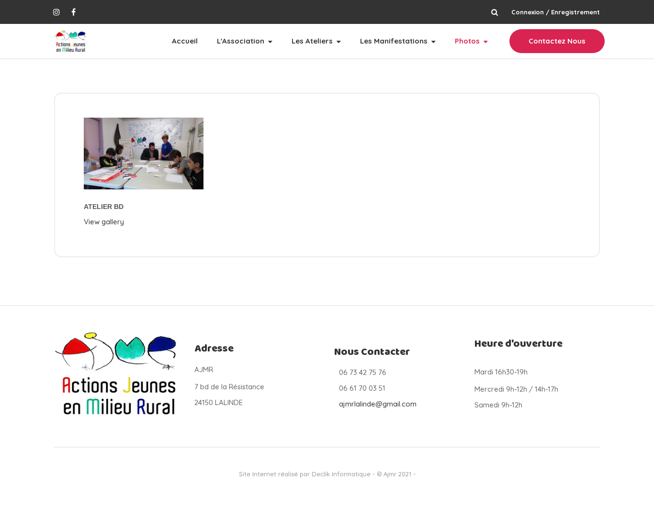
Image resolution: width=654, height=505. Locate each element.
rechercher (494, 12)
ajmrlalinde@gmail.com (378, 403)
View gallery (104, 221)
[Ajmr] (70, 41)
